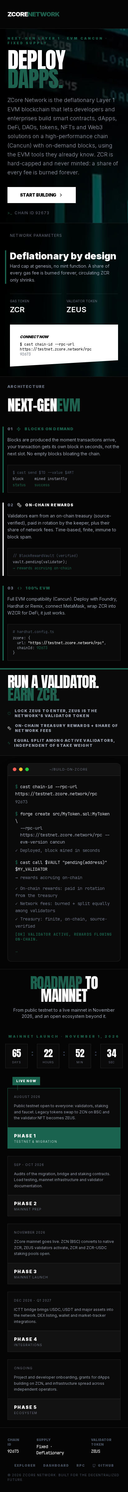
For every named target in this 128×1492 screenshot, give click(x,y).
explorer (25, 1465)
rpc (80, 1465)
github (106, 1465)
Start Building (38, 195)
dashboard (56, 1465)
